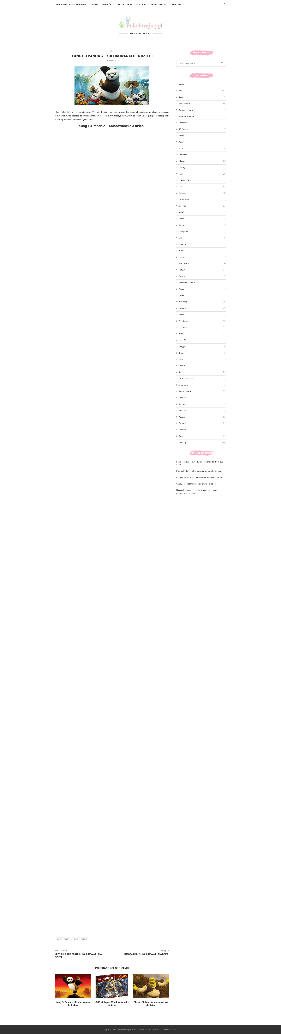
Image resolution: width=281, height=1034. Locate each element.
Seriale (202, 365)
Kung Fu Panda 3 (80, 939)
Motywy (202, 269)
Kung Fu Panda (63, 939)
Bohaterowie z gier (202, 110)
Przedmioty (202, 321)
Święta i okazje (158, 4)
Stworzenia (202, 385)
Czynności (202, 122)
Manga (202, 250)
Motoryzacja (125, 4)
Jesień (202, 212)
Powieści (202, 314)
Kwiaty (202, 225)
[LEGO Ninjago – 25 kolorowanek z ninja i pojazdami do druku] (112, 986)
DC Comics (202, 129)
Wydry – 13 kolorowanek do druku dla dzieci (196, 483)
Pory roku (202, 301)
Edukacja (202, 161)
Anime (202, 84)
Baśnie (202, 97)
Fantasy (202, 167)
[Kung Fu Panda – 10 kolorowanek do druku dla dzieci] (73, 986)
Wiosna (202, 417)
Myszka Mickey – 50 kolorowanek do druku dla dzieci (199, 471)
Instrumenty (202, 199)
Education (202, 154)
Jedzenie (202, 205)
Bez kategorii (202, 103)
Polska (202, 295)
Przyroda (202, 327)
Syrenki (202, 404)
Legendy (202, 244)
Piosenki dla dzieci (202, 282)
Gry (202, 186)
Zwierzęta (176, 4)
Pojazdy (202, 289)
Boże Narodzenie (202, 116)
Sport (202, 372)
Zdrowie (202, 429)
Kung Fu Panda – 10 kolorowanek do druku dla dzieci (199, 477)
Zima (202, 436)
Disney (202, 135)
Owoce (202, 276)
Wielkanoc (202, 410)
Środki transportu (202, 378)
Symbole (202, 397)
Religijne (202, 346)
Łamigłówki (107, 4)
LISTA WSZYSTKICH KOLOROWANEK (71, 4)
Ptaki (202, 333)
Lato (202, 237)
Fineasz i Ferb (202, 180)
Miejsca (202, 257)
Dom (202, 148)
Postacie (141, 4)
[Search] (224, 4)
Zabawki (202, 423)
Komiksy (202, 218)
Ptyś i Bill (202, 340)
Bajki (95, 4)
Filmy (202, 174)
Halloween (202, 193)
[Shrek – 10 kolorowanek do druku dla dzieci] (151, 986)
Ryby (202, 353)
